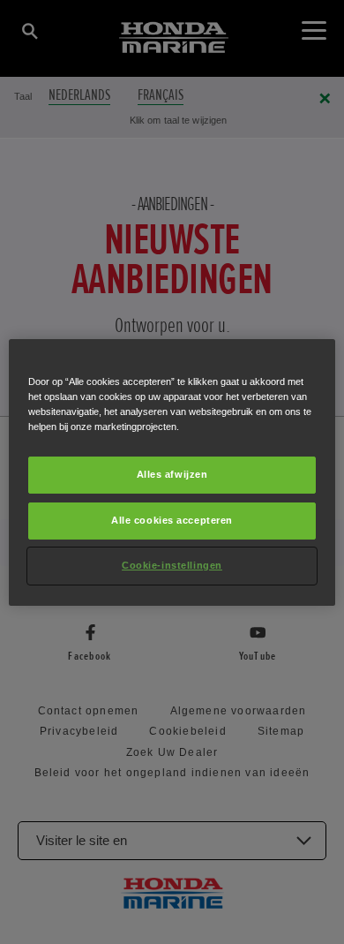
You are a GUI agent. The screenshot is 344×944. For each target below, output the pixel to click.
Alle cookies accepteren (172, 520)
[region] (172, 471)
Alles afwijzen (172, 474)
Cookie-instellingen (172, 565)
